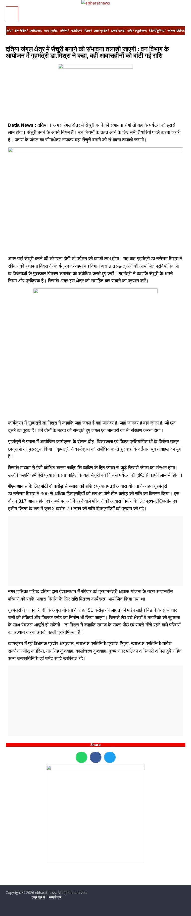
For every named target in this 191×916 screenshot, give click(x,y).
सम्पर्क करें (55, 897)
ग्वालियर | (76, 31)
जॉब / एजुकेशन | (137, 31)
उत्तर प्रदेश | (101, 31)
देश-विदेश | (21, 31)
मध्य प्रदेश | (51, 31)
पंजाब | (88, 31)
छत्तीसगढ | (35, 31)
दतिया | (64, 31)
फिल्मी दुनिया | (157, 31)
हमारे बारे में (38, 897)
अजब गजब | (117, 31)
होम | (9, 31)
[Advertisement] (95, 551)
